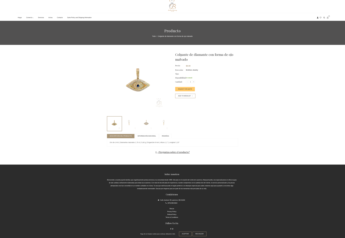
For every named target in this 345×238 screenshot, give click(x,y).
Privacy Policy (171, 211)
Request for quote (185, 89)
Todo (154, 36)
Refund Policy (171, 214)
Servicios (41, 17)
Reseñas (165, 136)
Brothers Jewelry (192, 70)
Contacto (60, 17)
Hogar (20, 17)
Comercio (29, 17)
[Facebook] (170, 229)
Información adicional (147, 136)
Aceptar (185, 234)
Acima (50, 17)
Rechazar (199, 234)
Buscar (172, 208)
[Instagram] (172, 229)
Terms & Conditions (172, 217)
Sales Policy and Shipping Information (79, 17)
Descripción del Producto (121, 136)
